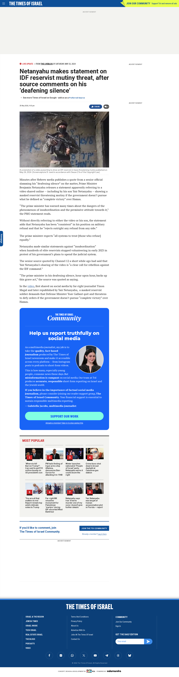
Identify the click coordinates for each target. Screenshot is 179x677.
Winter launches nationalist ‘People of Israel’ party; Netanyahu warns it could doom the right (74, 469)
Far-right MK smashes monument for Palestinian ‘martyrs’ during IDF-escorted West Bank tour (54, 505)
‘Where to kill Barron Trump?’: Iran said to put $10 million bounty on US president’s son (34, 468)
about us (74, 626)
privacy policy (76, 621)
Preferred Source (77, 98)
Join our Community (138, 3)
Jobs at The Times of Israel (82, 635)
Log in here (102, 534)
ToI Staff (7, 646)
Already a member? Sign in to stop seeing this (64, 423)
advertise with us (78, 630)
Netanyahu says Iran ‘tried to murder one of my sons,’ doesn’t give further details (74, 502)
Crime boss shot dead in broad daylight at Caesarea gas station (93, 468)
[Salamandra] (114, 671)
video (31, 286)
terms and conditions (80, 617)
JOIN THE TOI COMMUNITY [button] (94, 528)
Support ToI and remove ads (164, 3)
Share (97, 107)
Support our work (64, 416)
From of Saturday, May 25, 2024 (55, 64)
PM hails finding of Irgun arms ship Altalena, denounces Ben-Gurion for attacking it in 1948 (54, 469)
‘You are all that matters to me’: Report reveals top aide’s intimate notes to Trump (33, 502)
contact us (75, 639)
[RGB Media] (91, 671)
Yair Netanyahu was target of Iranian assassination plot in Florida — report (17, 636)
